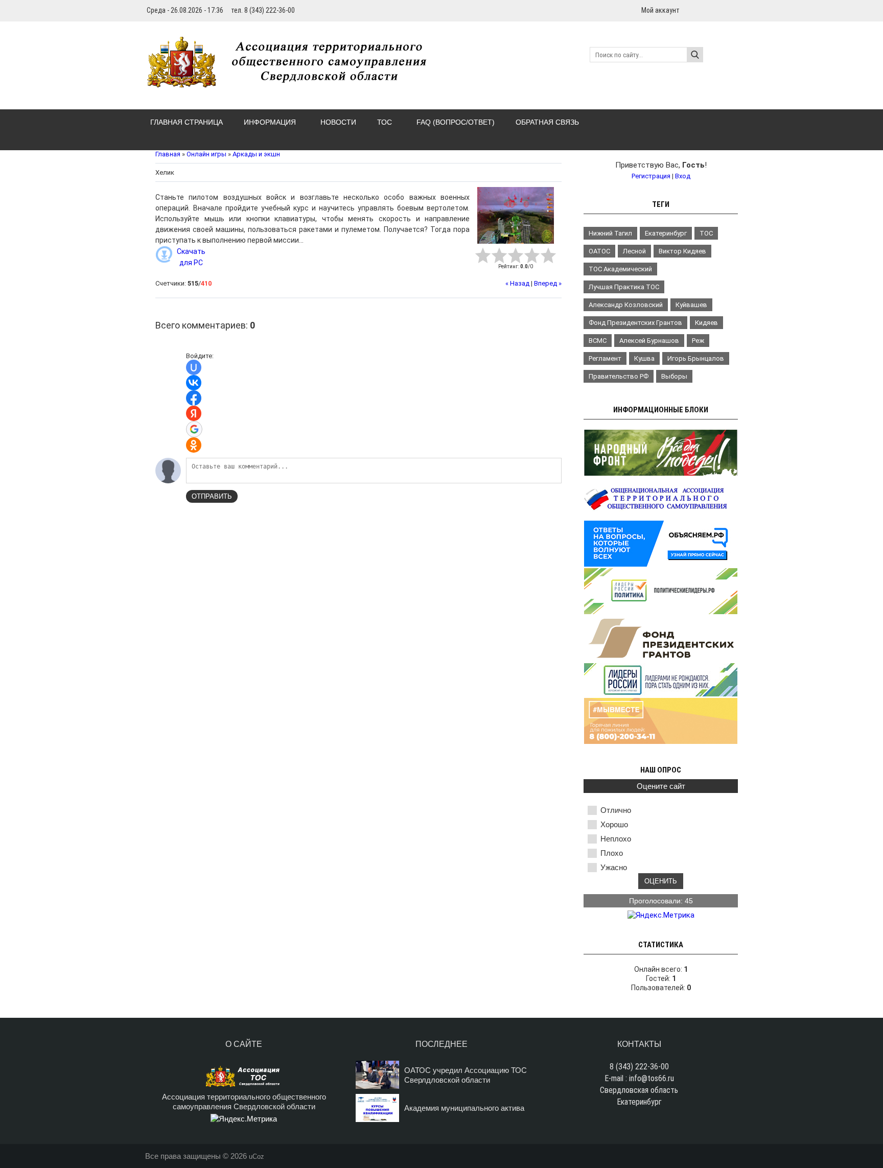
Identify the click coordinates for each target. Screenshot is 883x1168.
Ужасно (613, 867)
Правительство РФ (618, 376)
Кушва (644, 358)
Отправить (212, 496)
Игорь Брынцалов (695, 358)
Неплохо (615, 838)
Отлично (615, 810)
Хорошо (614, 824)
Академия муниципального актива (464, 1108)
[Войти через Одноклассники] (193, 445)
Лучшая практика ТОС (624, 287)
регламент (605, 358)
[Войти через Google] (194, 429)
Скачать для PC (191, 257)
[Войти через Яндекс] (193, 413)
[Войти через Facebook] (193, 398)
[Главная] (292, 81)
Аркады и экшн (256, 154)
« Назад (517, 283)
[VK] (734, 10)
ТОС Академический (620, 269)
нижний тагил (610, 233)
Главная (167, 154)
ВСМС (598, 340)
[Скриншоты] (515, 215)
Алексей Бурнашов (649, 340)
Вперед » (548, 283)
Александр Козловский (626, 305)
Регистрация (651, 176)
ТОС (706, 233)
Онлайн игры (206, 154)
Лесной (634, 251)
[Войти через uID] (193, 367)
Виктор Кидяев (682, 251)
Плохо (611, 853)
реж (698, 340)
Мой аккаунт (660, 10)
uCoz (256, 1156)
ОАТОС (599, 251)
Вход (682, 176)
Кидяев (706, 322)
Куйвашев (691, 305)
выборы (674, 376)
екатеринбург (666, 233)
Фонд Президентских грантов (635, 322)
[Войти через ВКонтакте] (193, 382)
